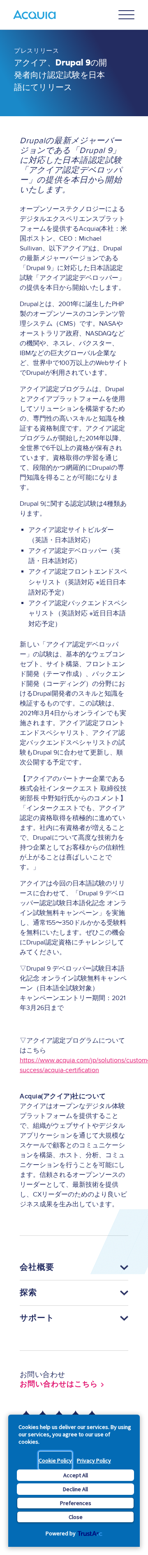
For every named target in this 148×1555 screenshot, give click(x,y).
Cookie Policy (55, 1460)
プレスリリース (36, 51)
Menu (126, 15)
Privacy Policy (94, 1460)
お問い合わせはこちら (59, 1384)
